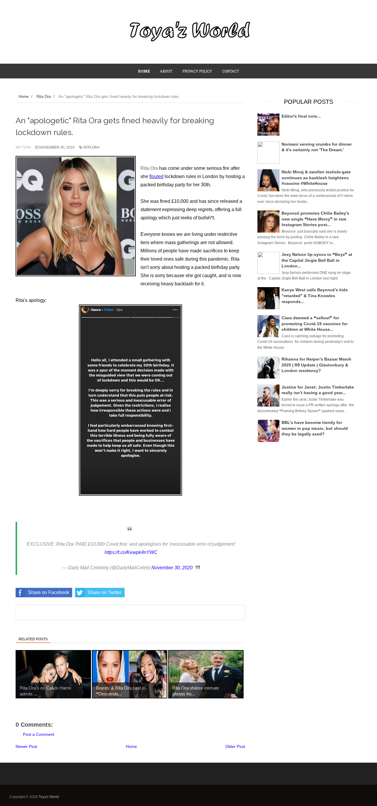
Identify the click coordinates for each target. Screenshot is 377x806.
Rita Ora (92, 147)
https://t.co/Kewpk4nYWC (131, 552)
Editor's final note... (301, 116)
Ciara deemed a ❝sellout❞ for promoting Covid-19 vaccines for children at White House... (315, 323)
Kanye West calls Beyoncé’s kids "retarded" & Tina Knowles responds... (315, 295)
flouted (156, 176)
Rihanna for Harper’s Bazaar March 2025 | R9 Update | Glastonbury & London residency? (316, 365)
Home (131, 746)
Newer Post (26, 746)
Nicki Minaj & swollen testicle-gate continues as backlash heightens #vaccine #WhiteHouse (316, 178)
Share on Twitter (104, 592)
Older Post (235, 746)
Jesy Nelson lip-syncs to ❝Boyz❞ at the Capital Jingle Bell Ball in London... (317, 260)
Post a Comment (38, 734)
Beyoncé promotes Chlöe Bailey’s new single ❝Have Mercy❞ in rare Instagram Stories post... (315, 219)
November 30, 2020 (172, 567)
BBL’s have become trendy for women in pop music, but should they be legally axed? (315, 428)
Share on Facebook (48, 592)
